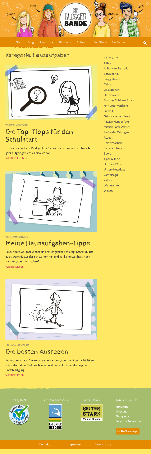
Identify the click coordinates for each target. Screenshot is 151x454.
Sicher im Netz (113, 148)
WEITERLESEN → (16, 158)
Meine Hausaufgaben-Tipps (47, 243)
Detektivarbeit (113, 95)
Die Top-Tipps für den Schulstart (39, 136)
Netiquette (122, 416)
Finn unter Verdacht (116, 105)
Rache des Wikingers (116, 132)
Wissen (108, 191)
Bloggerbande (112, 79)
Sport (107, 153)
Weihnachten (112, 185)
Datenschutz (103, 444)
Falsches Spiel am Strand (119, 100)
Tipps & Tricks (112, 159)
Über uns (121, 411)
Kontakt (44, 444)
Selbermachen (113, 143)
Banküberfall (111, 73)
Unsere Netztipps (114, 169)
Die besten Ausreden (37, 352)
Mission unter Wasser (117, 127)
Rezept (108, 137)
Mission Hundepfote (116, 121)
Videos (108, 180)
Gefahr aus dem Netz (117, 116)
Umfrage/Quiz (112, 164)
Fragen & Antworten (128, 421)
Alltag (107, 63)
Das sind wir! (112, 89)
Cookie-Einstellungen (127, 431)
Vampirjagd (111, 175)
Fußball (108, 111)
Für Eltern (122, 406)
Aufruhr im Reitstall (116, 68)
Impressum (75, 444)
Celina (107, 84)
